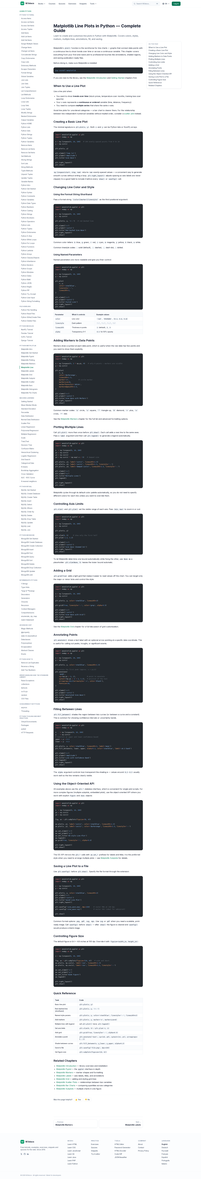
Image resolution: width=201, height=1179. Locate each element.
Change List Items (28, 51)
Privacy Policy (143, 1151)
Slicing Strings (26, 160)
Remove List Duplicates (30, 663)
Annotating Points (155, 68)
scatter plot (129, 113)
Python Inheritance (28, 261)
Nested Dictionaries (28, 116)
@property (25, 632)
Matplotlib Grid (26, 375)
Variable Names (27, 182)
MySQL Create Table (29, 497)
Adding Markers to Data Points (160, 56)
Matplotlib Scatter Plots (66, 1082)
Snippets (83, 4)
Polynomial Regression (30, 430)
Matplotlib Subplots (109, 858)
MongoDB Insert (27, 550)
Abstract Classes (27, 650)
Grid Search (25, 459)
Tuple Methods (27, 171)
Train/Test (25, 441)
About (140, 1144)
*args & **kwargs (28, 591)
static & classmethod (29, 636)
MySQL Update (27, 523)
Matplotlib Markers (28, 364)
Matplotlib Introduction (97, 78)
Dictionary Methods (28, 65)
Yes (78, 1100)
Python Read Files (28, 314)
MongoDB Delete (27, 564)
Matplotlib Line (27, 367)
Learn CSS (72, 1147)
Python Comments (28, 196)
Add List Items (26, 36)
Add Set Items (26, 40)
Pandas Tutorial (27, 333)
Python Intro (25, 185)
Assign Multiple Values (29, 44)
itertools (24, 688)
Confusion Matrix (27, 449)
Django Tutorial (27, 341)
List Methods (26, 95)
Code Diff (118, 1154)
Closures (24, 602)
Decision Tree (26, 445)
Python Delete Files (28, 321)
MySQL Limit (25, 526)
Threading (25, 711)
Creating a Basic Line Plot (158, 50)
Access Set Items (27, 26)
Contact (141, 1147)
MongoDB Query (27, 557)
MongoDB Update (28, 571)
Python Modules (27, 272)
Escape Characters (28, 69)
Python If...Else (26, 236)
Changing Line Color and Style (160, 53)
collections (25, 684)
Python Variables (27, 142)
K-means (24, 467)
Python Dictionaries (28, 232)
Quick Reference (155, 83)
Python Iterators (27, 265)
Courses (52, 4)
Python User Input (28, 298)
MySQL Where (26, 508)
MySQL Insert (26, 501)
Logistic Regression (28, 456)
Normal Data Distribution (30, 420)
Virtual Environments (29, 722)
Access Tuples (26, 29)
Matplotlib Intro (26, 349)
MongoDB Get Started (29, 539)
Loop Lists (25, 102)
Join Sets (24, 84)
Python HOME (26, 124)
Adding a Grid (154, 65)
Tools (92, 4)
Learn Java (72, 1157)
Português (166, 1160)
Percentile (25, 412)
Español (165, 1157)
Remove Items (26, 145)
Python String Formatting (30, 301)
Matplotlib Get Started (29, 353)
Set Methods (26, 156)
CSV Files (24, 699)
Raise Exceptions (27, 681)
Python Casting (27, 211)
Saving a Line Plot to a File (159, 77)
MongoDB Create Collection (32, 546)
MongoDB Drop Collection (31, 568)
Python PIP (25, 290)
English (165, 1144)
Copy (139, 70)
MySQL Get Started (28, 490)
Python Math (26, 279)
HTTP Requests (27, 733)
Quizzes (62, 4)
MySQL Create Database (30, 494)
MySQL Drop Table (28, 519)
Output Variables (27, 120)
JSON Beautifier (121, 1157)
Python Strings (26, 134)
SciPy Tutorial (26, 337)
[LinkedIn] (28, 1154)
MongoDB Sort (26, 560)
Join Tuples (25, 87)
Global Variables (27, 76)
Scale (23, 438)
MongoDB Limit (27, 575)
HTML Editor (119, 1144)
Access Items (26, 18)
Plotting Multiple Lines (157, 59)
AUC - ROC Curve (28, 478)
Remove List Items (28, 149)
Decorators (25, 594)
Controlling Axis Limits (157, 62)
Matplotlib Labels (27, 371)
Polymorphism (26, 643)
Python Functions (27, 247)
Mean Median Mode (29, 405)
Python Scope (26, 269)
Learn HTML (72, 1144)
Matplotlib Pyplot (27, 356)
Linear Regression (28, 427)
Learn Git (71, 1154)
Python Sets (25, 131)
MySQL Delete (26, 515)
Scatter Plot (25, 423)
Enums (23, 654)
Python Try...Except (28, 294)
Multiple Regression (28, 434)
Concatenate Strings (29, 55)
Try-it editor (95, 1154)
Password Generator (122, 1147)
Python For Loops (28, 243)
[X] (21, 1154)
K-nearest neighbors (29, 481)
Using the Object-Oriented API (160, 74)
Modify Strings (26, 113)
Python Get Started (28, 189)
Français (165, 1154)
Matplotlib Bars (26, 385)
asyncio (24, 707)
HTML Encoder (120, 1151)
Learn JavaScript (74, 1151)
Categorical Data (27, 463)
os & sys (24, 691)
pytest (23, 729)
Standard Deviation (28, 409)
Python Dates (26, 276)
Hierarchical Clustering (29, 452)
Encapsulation (26, 647)
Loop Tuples (26, 109)
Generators (25, 598)
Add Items (25, 33)
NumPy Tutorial (27, 330)
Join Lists (24, 80)
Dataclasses (25, 639)
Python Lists (25, 127)
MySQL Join (25, 530)
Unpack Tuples (27, 174)
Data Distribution (27, 416)
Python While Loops (29, 240)
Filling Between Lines (157, 71)
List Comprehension (28, 91)
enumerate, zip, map (29, 616)
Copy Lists (25, 62)
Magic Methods (27, 629)
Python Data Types (28, 203)
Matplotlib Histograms (29, 389)
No (87, 1100)
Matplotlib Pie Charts (29, 393)
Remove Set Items (28, 153)
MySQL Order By (27, 512)
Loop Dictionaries (28, 98)
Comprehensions (27, 613)
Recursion (25, 605)
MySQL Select (26, 504)
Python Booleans (27, 218)
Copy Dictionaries (28, 58)
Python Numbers (27, 207)
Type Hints (25, 587)
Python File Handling (29, 310)
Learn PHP (72, 1160)
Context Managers (28, 609)
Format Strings (26, 73)
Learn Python (25, 11)
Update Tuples (27, 178)
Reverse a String (27, 666)
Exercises (72, 4)
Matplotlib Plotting (28, 360)
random (24, 695)
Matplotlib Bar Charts (65, 1085)
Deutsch (165, 1147)
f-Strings (24, 584)
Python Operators (28, 221)
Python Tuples (26, 138)
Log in (176, 4)
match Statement (27, 620)
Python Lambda (27, 250)
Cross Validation (27, 474)
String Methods (27, 167)
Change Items (26, 47)
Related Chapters (155, 85)
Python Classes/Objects (30, 258)
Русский (165, 1151)
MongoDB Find (27, 553)
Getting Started (27, 401)
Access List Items (27, 22)
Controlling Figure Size (157, 80)
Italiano (164, 1164)
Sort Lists (24, 163)
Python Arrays (26, 254)
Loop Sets (25, 105)
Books (40, 4)
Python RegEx (26, 287)
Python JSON (26, 283)
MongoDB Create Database (31, 542)
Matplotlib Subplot (28, 378)
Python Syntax (26, 192)
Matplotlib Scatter (28, 382)
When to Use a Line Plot (158, 47)
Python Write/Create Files (31, 317)
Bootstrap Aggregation (30, 470)
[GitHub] (25, 1154)
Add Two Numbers (28, 670)
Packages (25, 725)
